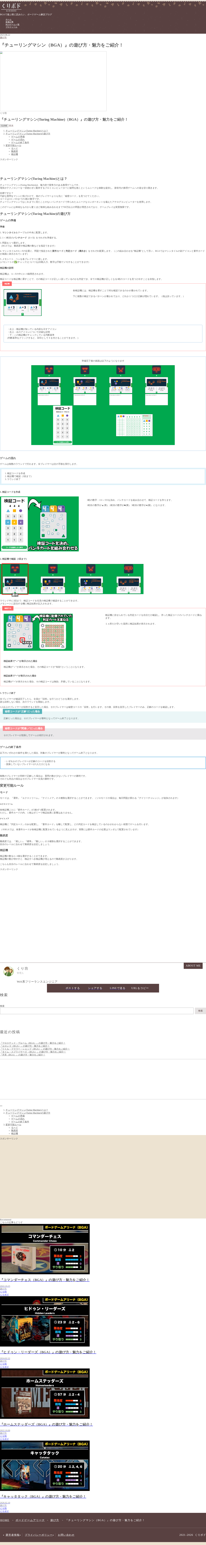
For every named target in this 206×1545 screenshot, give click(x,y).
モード (14, 148)
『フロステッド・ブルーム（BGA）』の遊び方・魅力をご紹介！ (32, 1043)
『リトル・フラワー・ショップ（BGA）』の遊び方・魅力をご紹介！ (35, 1049)
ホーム (8, 19)
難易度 (14, 151)
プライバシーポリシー (39, 1535)
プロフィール (11, 27)
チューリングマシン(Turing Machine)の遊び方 (28, 134)
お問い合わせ (66, 1535)
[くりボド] (11, 12)
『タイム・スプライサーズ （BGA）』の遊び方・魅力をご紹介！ (33, 1052)
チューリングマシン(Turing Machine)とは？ (27, 131)
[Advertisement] (84, 167)
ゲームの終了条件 (20, 142)
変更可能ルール (13, 145)
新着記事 (9, 22)
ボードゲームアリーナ (30, 1520)
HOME (4, 1520)
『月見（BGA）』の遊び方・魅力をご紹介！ (22, 1055)
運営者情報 (13, 1535)
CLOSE (4, 126)
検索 (2, 1006)
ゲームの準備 (18, 136)
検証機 (14, 154)
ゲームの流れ (18, 139)
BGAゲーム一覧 (12, 24)
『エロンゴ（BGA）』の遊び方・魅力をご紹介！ (25, 1046)
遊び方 (3, 37)
